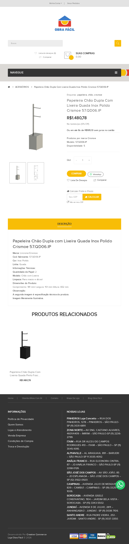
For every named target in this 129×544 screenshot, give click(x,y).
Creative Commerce (37, 534)
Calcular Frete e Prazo (81, 191)
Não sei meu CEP (76, 202)
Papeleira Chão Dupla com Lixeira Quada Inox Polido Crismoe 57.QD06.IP (71, 87)
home (10, 398)
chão (90, 95)
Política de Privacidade (21, 419)
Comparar (102, 180)
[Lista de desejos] (29, 380)
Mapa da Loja (73, 398)
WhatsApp (97, 174)
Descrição (64, 223)
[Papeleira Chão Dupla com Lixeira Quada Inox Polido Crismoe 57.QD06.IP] (17, 172)
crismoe (98, 95)
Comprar (76, 173)
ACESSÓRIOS (22, 87)
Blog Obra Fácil (95, 398)
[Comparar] (35, 380)
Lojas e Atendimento (20, 430)
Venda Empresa (17, 435)
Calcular (93, 197)
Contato (54, 398)
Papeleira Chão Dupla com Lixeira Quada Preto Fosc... (25, 374)
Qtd (69, 160)
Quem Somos (15, 424)
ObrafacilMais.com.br (32, 398)
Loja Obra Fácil (15, 537)
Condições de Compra (20, 441)
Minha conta (55, 3)
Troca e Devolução (18, 446)
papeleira (82, 95)
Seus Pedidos (73, 3)
